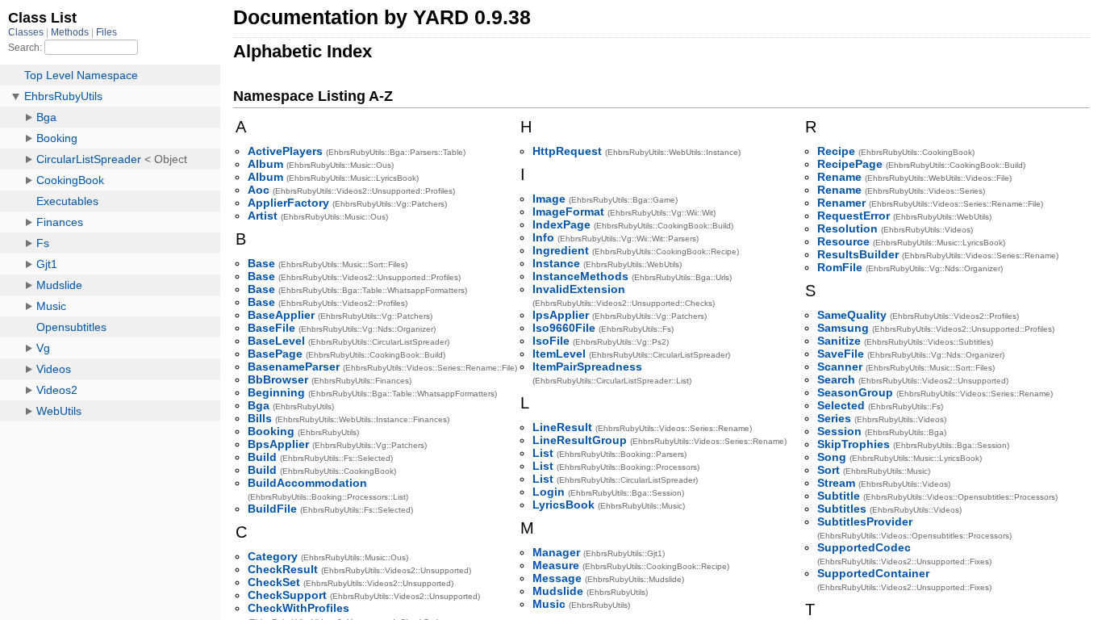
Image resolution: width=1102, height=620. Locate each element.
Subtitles (841, 508)
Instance (556, 263)
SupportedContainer (873, 573)
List (542, 452)
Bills (260, 418)
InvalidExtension (578, 289)
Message (557, 578)
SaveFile (840, 353)
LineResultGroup (579, 440)
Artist (263, 215)
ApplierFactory (288, 202)
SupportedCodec (864, 547)
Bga (258, 405)
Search (836, 379)
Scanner (839, 366)
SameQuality (852, 314)
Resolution (847, 228)
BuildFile (272, 508)
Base (261, 263)
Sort (828, 469)
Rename (839, 176)
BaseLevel (276, 340)
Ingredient (560, 250)
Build (262, 456)
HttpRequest (567, 151)
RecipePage (850, 163)
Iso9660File (563, 327)
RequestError (853, 215)
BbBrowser (278, 379)
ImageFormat (568, 211)
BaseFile (271, 327)
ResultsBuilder (858, 254)
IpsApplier (560, 314)
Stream (836, 482)
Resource (843, 241)
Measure (555, 565)
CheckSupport (287, 595)
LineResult (562, 427)
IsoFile (551, 340)
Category (273, 556)
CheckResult (283, 569)
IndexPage (561, 224)
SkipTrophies (853, 444)
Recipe (836, 151)
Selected (841, 405)
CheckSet (274, 582)
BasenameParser (294, 366)
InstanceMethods (580, 276)
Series (834, 418)
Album (265, 163)
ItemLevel (559, 353)
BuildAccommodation (307, 482)
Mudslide (557, 590)
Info (543, 237)
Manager (556, 552)
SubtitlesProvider (864, 521)
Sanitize (839, 340)
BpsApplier (278, 444)
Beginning (276, 392)
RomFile (839, 267)
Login (548, 491)
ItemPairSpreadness (587, 366)
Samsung (843, 327)
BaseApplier (281, 314)
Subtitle (838, 495)
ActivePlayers (285, 151)
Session (839, 431)
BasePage (275, 353)
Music (549, 603)
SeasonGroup (855, 392)
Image (549, 198)
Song (831, 456)
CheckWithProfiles (298, 607)
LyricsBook (563, 504)
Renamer (841, 202)
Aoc (258, 189)
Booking (271, 431)
